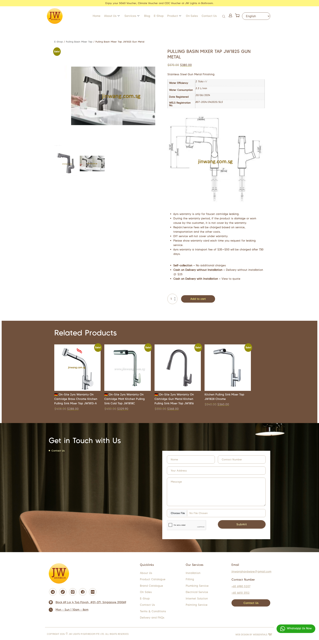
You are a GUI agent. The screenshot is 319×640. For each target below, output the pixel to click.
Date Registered (179, 97)
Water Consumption (181, 90)
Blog (147, 16)
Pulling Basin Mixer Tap (79, 41)
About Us (110, 16)
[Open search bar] (224, 16)
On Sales (192, 16)
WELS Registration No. (180, 104)
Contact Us (209, 16)
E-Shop (159, 16)
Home (96, 16)
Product (172, 16)
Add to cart (198, 299)
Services (130, 16)
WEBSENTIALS (260, 634)
